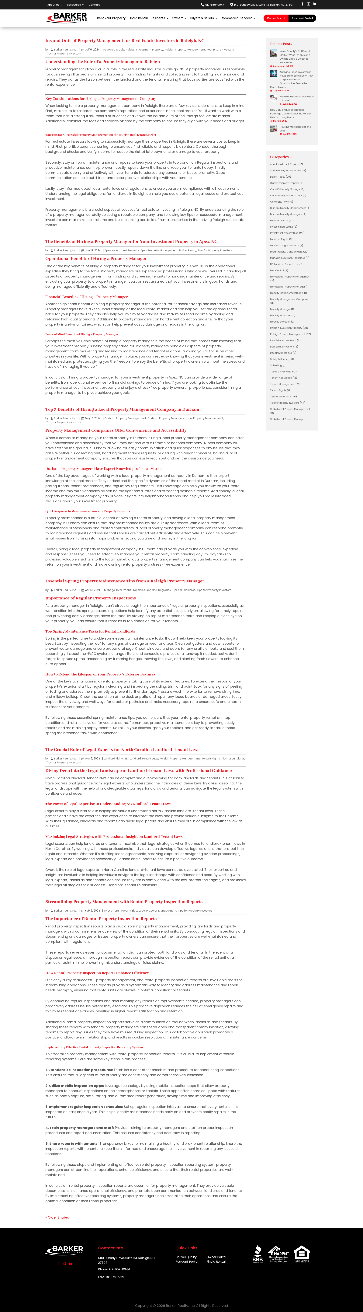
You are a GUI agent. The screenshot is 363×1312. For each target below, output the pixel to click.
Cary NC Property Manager (285, 189)
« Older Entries (57, 1217)
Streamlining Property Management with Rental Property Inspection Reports (124, 902)
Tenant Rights (211, 758)
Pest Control (277, 270)
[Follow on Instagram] (309, 4)
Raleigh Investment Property (144, 49)
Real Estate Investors (220, 49)
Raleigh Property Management (185, 49)
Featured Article (113, 49)
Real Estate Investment (283, 340)
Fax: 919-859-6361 (111, 1277)
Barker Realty (187, 250)
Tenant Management (282, 384)
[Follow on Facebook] (302, 4)
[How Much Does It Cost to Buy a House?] (273, 101)
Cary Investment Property (284, 183)
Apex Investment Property (122, 250)
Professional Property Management (290, 276)
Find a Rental (138, 18)
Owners (177, 18)
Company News (279, 201)
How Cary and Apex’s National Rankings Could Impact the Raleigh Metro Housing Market (291, 113)
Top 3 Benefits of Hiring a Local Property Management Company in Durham (122, 409)
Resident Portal (302, 18)
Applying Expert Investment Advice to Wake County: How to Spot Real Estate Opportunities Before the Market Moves (291, 79)
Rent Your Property (111, 18)
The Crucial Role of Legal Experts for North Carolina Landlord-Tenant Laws (122, 750)
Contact (94, 4)
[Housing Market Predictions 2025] (273, 131)
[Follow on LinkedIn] (315, 4)
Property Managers (281, 315)
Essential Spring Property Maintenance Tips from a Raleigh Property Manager (124, 581)
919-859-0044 (215, 5)
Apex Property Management (159, 250)
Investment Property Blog (120, 910)
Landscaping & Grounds (284, 245)
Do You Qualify (186, 1257)
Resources (74, 4)
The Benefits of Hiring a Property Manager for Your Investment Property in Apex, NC (131, 242)
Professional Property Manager (287, 286)
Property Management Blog (286, 293)
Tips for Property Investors (63, 53)
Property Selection (280, 321)
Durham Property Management (125, 418)
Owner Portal (276, 18)
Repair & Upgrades (159, 590)
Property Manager (280, 309)
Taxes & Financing (281, 371)
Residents (158, 18)
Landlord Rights (114, 758)
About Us (53, 4)
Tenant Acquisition (281, 377)
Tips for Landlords (183, 590)
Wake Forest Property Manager (287, 419)
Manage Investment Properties (124, 590)
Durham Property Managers (166, 418)
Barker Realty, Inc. (65, 49)
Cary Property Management (286, 195)
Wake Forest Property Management (290, 409)
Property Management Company (289, 299)
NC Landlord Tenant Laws (141, 758)
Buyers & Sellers (202, 18)
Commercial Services (236, 18)
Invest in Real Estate (281, 226)
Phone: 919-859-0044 (114, 1269)
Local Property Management (204, 418)
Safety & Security (280, 359)
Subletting (276, 365)
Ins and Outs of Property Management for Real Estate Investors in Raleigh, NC (124, 41)
